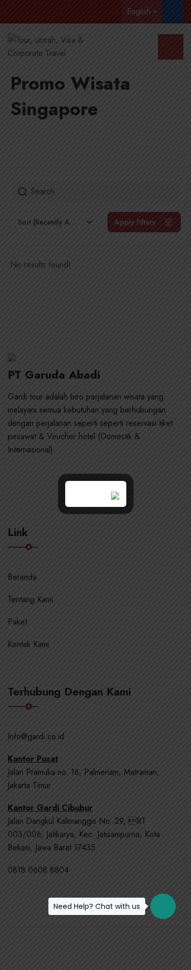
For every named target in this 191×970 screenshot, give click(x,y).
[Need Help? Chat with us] (163, 906)
